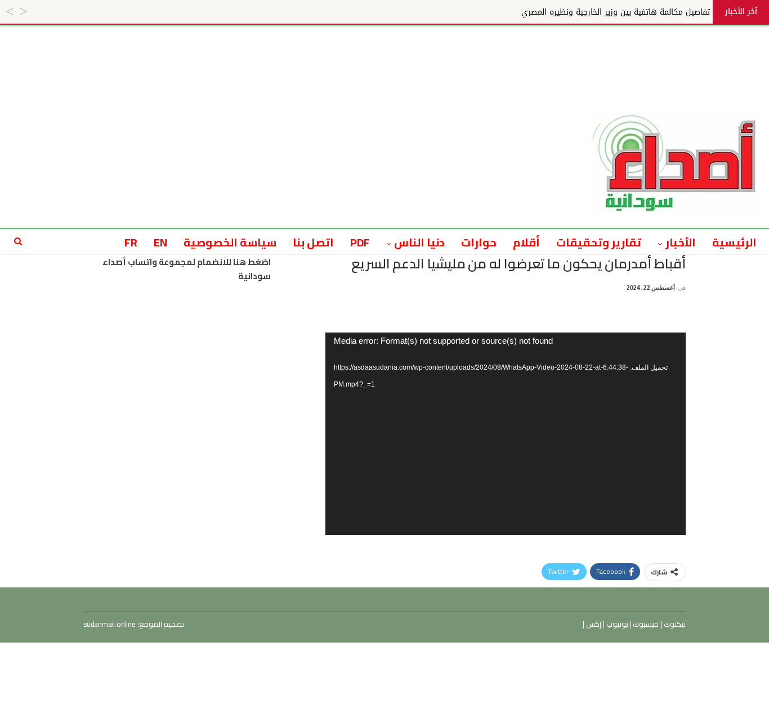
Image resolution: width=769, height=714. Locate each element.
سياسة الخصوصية (230, 242)
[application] (505, 434)
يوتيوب (616, 624)
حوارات (479, 242)
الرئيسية (734, 242)
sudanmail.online (109, 624)
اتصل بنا (313, 242)
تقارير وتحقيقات (598, 242)
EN (160, 242)
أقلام (526, 242)
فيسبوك (645, 624)
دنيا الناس (419, 242)
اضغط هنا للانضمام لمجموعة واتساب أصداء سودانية (186, 269)
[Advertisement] (384, 51)
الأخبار (680, 242)
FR (130, 242)
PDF (360, 242)
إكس (592, 624)
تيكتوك (674, 624)
